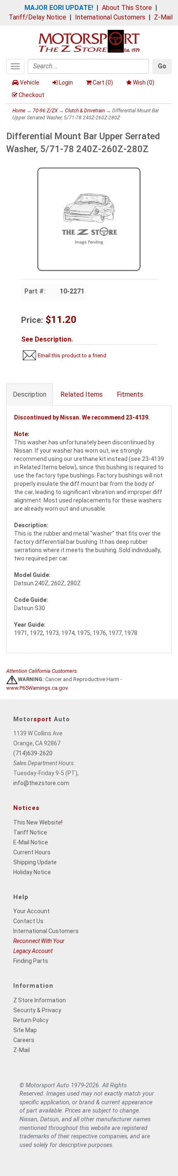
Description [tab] (29, 394)
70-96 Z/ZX (45, 111)
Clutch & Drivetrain (85, 111)
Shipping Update (35, 862)
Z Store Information (39, 1000)
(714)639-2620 (33, 753)
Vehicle (29, 82)
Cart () (103, 82)
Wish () (143, 82)
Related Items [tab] (81, 394)
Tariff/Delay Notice (37, 17)
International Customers (110, 17)
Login (66, 82)
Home (18, 111)
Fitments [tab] (130, 394)
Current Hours (32, 852)
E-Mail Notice (30, 842)
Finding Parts (30, 961)
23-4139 (137, 417)
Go (162, 66)
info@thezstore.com (41, 783)
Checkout (31, 95)
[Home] (89, 40)
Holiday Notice (32, 872)
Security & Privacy (37, 1010)
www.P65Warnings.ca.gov (36, 688)
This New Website (37, 822)
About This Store (127, 8)
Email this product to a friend (72, 355)
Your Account (31, 911)
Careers (23, 1040)
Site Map (25, 1030)
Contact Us (28, 921)
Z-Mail (163, 17)
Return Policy (30, 1020)
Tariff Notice (30, 832)
